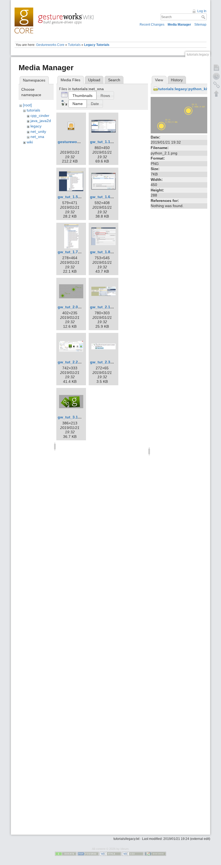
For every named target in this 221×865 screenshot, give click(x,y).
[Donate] (66, 853)
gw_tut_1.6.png (104, 197)
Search (203, 17)
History (177, 80)
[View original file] (179, 115)
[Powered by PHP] (88, 853)
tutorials (33, 110)
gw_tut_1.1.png (104, 142)
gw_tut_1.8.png (104, 252)
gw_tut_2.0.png (72, 307)
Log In (201, 11)
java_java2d (40, 121)
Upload (94, 80)
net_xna (37, 136)
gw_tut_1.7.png (72, 252)
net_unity (38, 131)
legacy (36, 126)
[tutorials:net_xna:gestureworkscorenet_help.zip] (71, 126)
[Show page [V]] (216, 67)
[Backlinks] (216, 84)
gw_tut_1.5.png (72, 197)
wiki (30, 142)
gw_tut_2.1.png (104, 307)
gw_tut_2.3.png (104, 362)
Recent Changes (152, 24)
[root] (27, 105)
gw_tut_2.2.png (72, 362)
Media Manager (179, 24)
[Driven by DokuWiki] (155, 853)
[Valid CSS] (133, 853)
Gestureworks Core (50, 45)
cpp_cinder (39, 115)
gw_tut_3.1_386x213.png (80, 417)
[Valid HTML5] (110, 853)
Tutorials (74, 45)
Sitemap (200, 24)
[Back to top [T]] (216, 93)
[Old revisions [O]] (216, 76)
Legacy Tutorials (96, 45)
